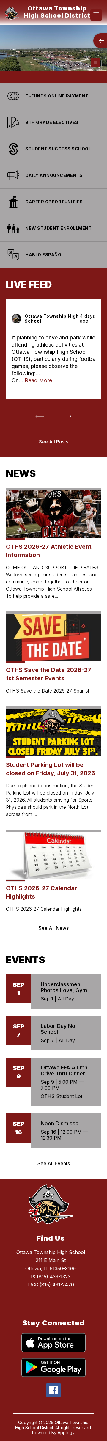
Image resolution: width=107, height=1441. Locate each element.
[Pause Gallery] (95, 62)
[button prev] (40, 416)
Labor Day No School (58, 1029)
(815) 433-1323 (53, 1277)
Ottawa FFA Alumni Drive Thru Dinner (65, 1070)
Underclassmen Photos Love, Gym (64, 987)
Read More (38, 380)
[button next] (67, 416)
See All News (54, 928)
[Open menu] (96, 15)
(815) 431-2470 (57, 1285)
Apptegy (66, 1432)
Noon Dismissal (60, 1123)
